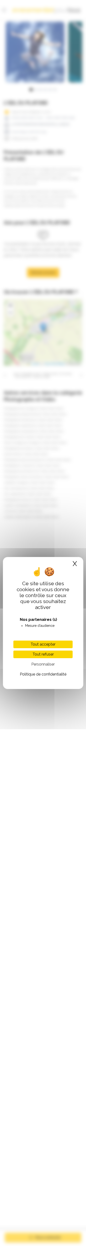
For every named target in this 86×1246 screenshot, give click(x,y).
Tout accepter (43, 644)
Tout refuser (43, 654)
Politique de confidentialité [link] (43, 674)
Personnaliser (43, 664)
